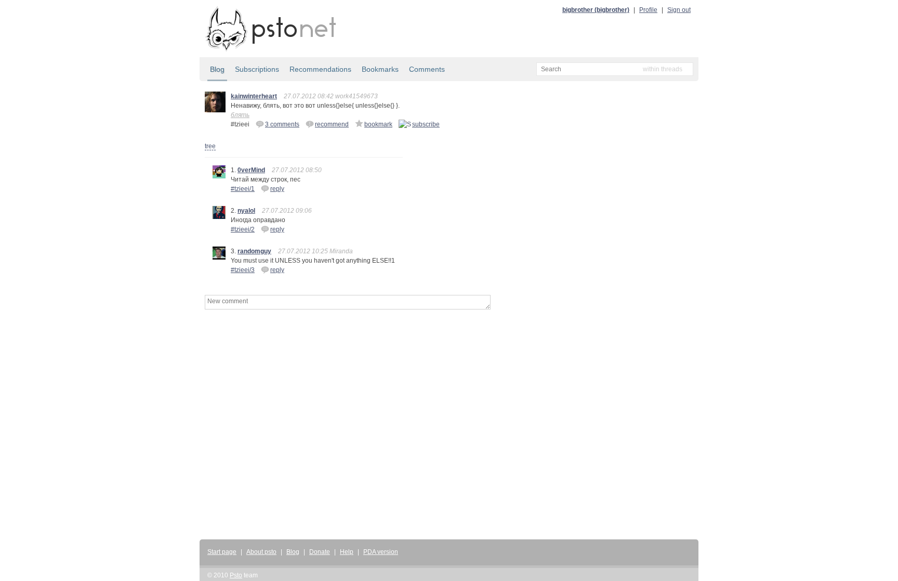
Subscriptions (257, 69)
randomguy (254, 251)
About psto (261, 552)
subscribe (426, 124)
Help (346, 552)
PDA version (380, 552)
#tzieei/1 (243, 188)
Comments (427, 69)
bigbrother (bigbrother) (595, 10)
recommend (332, 124)
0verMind (251, 170)
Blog (217, 69)
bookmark (378, 124)
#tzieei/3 (243, 270)
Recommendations (320, 69)
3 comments (282, 124)
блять (240, 115)
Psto (236, 575)
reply (277, 188)
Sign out (679, 10)
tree (210, 146)
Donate (319, 552)
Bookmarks (380, 69)
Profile (648, 10)
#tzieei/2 (243, 229)
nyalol (246, 210)
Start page (221, 552)
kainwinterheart (254, 96)
